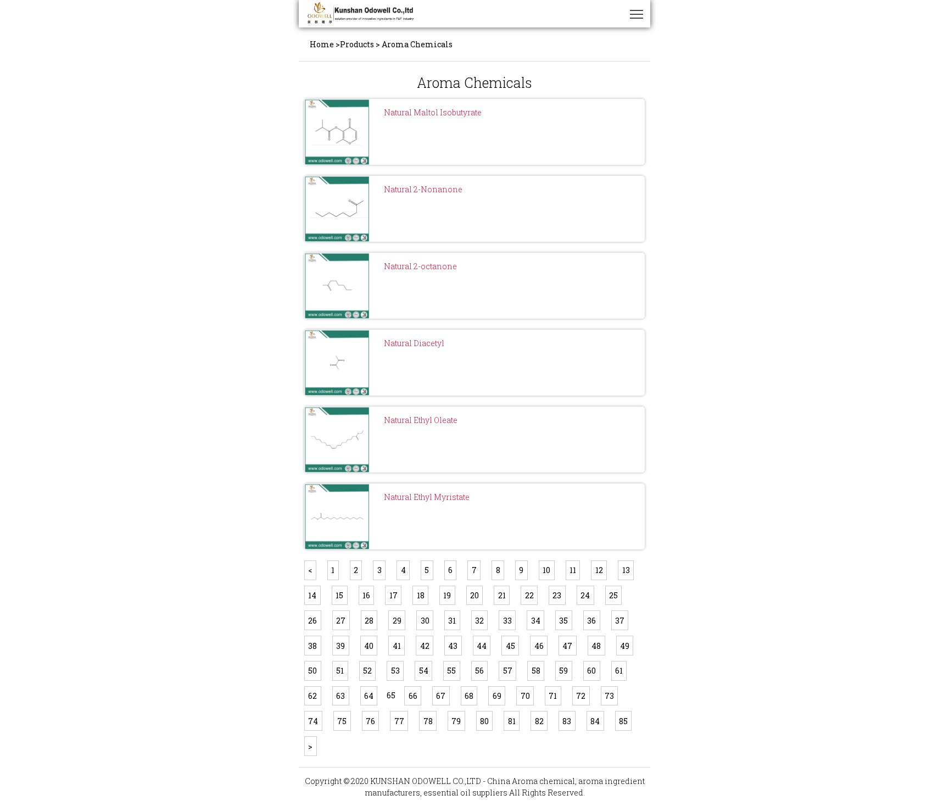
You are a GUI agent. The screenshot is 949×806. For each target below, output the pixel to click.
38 (312, 646)
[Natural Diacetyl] (337, 363)
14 (312, 595)
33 (507, 620)
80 (484, 721)
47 (567, 646)
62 (312, 696)
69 (497, 696)
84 (595, 721)
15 (339, 595)
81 (512, 721)
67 (440, 696)
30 (425, 620)
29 (397, 620)
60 (591, 670)
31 (452, 620)
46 (539, 646)
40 (368, 646)
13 (626, 570)
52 (367, 670)
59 (563, 670)
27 (340, 620)
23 (556, 595)
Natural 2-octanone (420, 266)
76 (370, 721)
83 (566, 721)
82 (539, 721)
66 (413, 696)
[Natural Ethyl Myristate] (337, 516)
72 (580, 696)
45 (510, 646)
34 (535, 620)
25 (613, 595)
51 (340, 670)
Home (322, 44)
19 (447, 595)
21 (502, 595)
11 (573, 570)
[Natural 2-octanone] (337, 286)
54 (423, 670)
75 (342, 721)
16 (366, 595)
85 (623, 721)
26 (312, 620)
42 (424, 646)
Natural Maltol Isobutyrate (433, 112)
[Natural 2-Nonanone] (337, 209)
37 (619, 620)
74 (313, 721)
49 (624, 646)
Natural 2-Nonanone (423, 189)
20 (474, 595)
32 (479, 620)
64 (368, 696)
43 (452, 646)
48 (596, 646)
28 (369, 620)
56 (479, 670)
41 (397, 646)
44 (482, 646)
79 (456, 721)
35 (563, 620)
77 (399, 721)
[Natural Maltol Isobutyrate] (337, 132)
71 (553, 696)
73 (609, 696)
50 (312, 670)
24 (585, 595)
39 (340, 646)
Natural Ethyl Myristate (427, 497)
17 (393, 595)
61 (619, 670)
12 (599, 570)
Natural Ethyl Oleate (420, 420)
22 (529, 595)
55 (451, 670)
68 (469, 696)
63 (340, 696)
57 (507, 670)
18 (421, 595)
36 (591, 620)
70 (525, 696)
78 (428, 721)
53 (395, 670)
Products (357, 44)
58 (536, 670)
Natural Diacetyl (414, 343)
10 (546, 570)
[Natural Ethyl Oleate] (337, 440)
